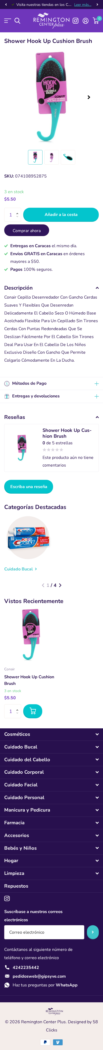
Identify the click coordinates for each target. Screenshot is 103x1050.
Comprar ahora (27, 231)
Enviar (93, 932)
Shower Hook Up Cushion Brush (29, 680)
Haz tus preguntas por (45, 985)
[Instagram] (7, 898)
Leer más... (82, 4)
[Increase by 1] (18, 210)
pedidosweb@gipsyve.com (39, 976)
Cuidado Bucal (19, 569)
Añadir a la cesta (61, 215)
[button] (6, 4)
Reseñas (14, 417)
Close (51, 734)
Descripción (18, 287)
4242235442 (26, 968)
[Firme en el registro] (85, 20)
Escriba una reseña (28, 487)
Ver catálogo (7, 20)
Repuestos (16, 886)
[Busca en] (17, 21)
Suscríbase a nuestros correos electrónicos (33, 916)
